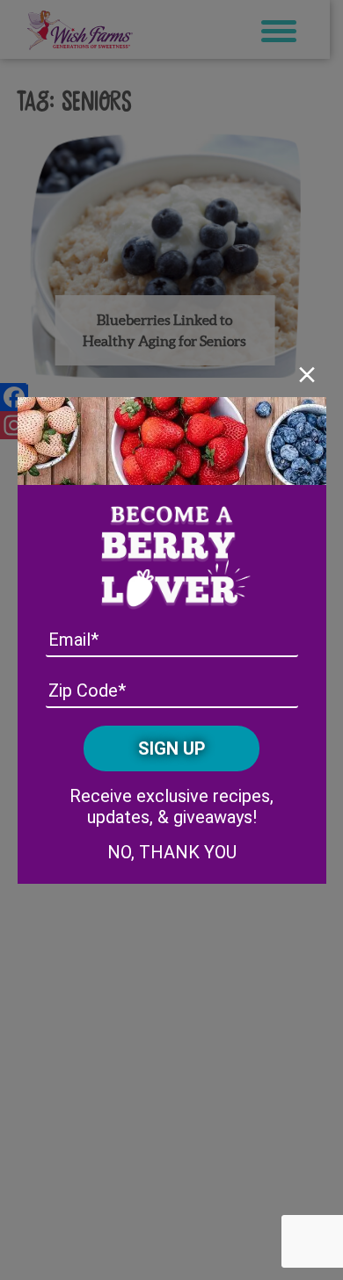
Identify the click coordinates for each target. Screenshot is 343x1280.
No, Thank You (172, 852)
